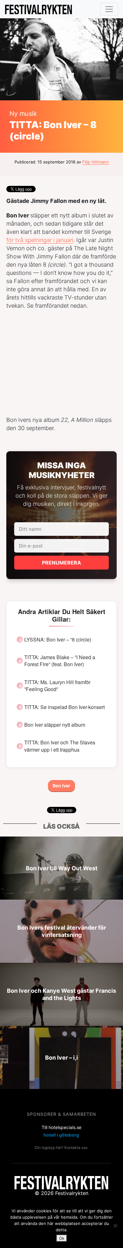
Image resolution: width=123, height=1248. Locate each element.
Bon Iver (61, 785)
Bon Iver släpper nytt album (54, 724)
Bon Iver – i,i (61, 1057)
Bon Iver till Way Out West (61, 868)
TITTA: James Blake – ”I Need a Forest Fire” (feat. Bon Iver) (59, 661)
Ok (61, 1238)
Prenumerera (61, 562)
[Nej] (115, 1225)
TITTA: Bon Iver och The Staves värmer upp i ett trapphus (59, 746)
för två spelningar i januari (39, 240)
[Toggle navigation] (109, 9)
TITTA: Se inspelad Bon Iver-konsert (64, 707)
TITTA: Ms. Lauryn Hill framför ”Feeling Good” (57, 686)
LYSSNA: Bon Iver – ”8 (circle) (57, 639)
